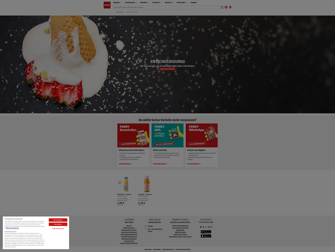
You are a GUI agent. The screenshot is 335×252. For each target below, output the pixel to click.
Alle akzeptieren (58, 220)
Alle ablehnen (58, 224)
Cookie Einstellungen (58, 228)
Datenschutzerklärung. (12, 228)
